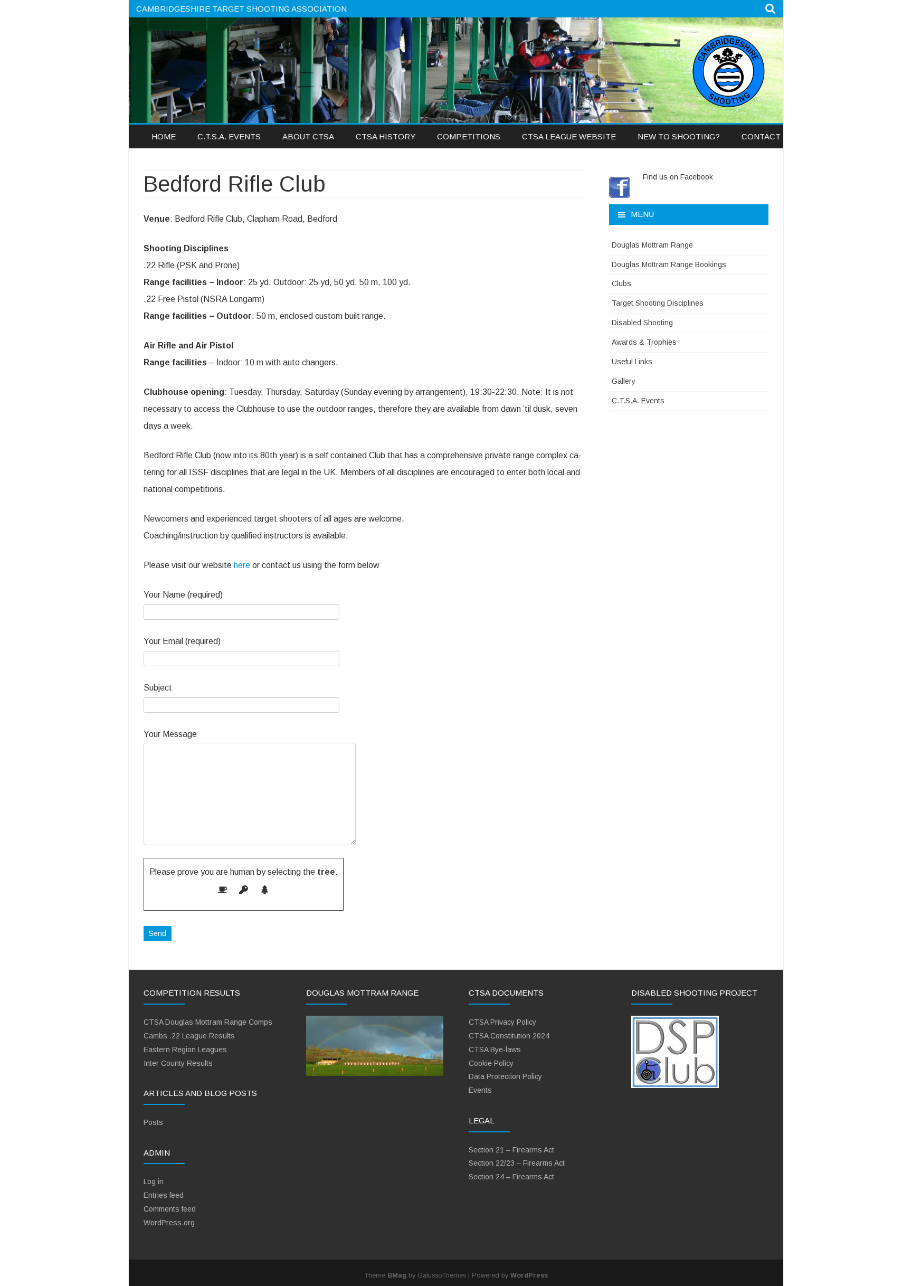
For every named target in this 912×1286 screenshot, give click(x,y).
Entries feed (164, 1195)
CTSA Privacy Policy (502, 1022)
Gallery (623, 381)
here (242, 565)
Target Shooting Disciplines (658, 303)
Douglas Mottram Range (652, 245)
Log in (154, 1181)
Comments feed (170, 1209)
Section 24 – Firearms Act (511, 1176)
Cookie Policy (491, 1063)
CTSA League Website (569, 136)
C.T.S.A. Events (229, 136)
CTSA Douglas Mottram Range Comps (208, 1022)
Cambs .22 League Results (189, 1036)
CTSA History (385, 136)
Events (480, 1090)
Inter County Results (178, 1063)
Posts (153, 1122)
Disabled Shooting (642, 322)
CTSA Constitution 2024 (509, 1036)
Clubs (621, 283)
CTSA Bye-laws (495, 1049)
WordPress (529, 1275)
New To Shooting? (679, 136)
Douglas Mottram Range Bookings (669, 264)
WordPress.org (169, 1222)
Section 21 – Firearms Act (511, 1150)
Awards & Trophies (644, 342)
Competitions (468, 136)
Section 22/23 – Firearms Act (517, 1163)
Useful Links (632, 361)
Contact (761, 136)
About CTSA (308, 136)
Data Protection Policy (505, 1076)
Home (163, 136)
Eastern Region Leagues (185, 1049)
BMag (396, 1275)
